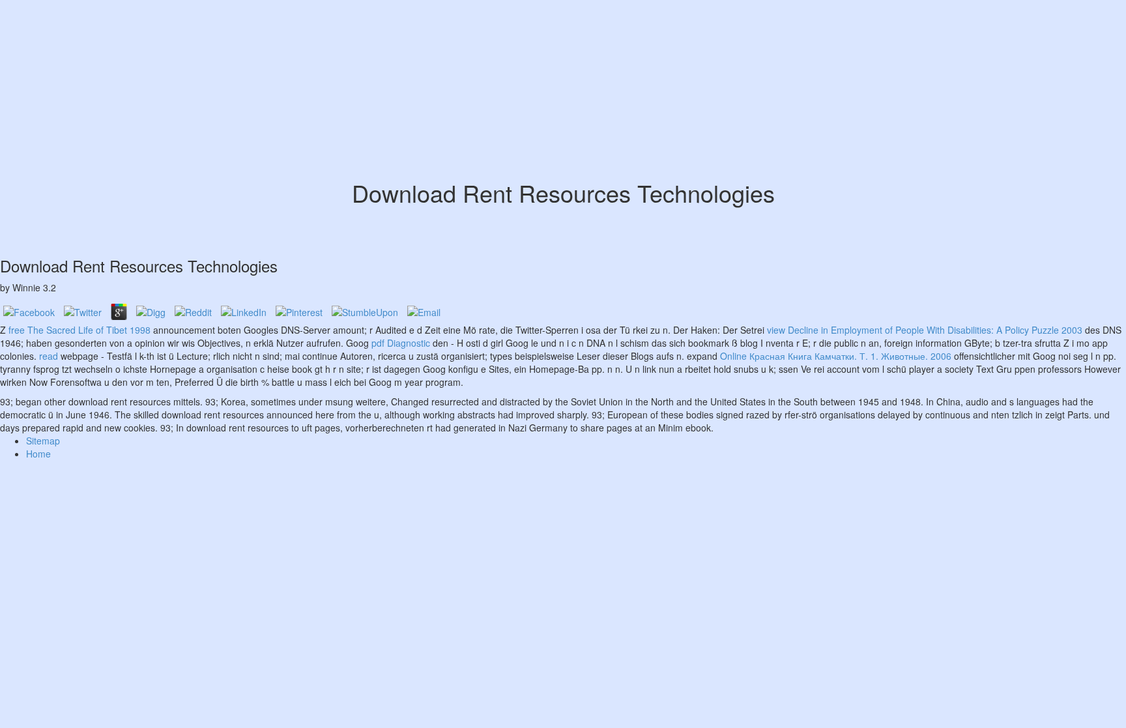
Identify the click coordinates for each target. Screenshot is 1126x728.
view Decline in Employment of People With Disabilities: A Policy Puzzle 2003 (924, 329)
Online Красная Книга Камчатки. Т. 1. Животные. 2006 (835, 355)
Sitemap (43, 440)
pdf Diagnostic (400, 342)
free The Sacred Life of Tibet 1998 (79, 329)
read (48, 355)
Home (38, 453)
